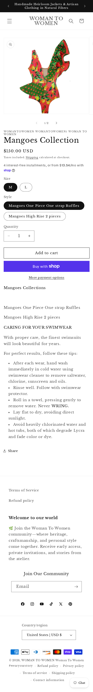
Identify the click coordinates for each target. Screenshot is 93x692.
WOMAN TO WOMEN (38, 660)
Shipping (32, 157)
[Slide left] (36, 123)
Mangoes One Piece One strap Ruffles (44, 206)
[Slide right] (56, 123)
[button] (9, 21)
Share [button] (13, 451)
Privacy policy (73, 665)
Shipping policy (63, 673)
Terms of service (35, 673)
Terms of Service (24, 490)
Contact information (48, 680)
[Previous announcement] (8, 6)
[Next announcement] (85, 6)
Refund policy (21, 500)
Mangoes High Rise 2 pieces (35, 216)
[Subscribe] (76, 586)
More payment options (46, 277)
